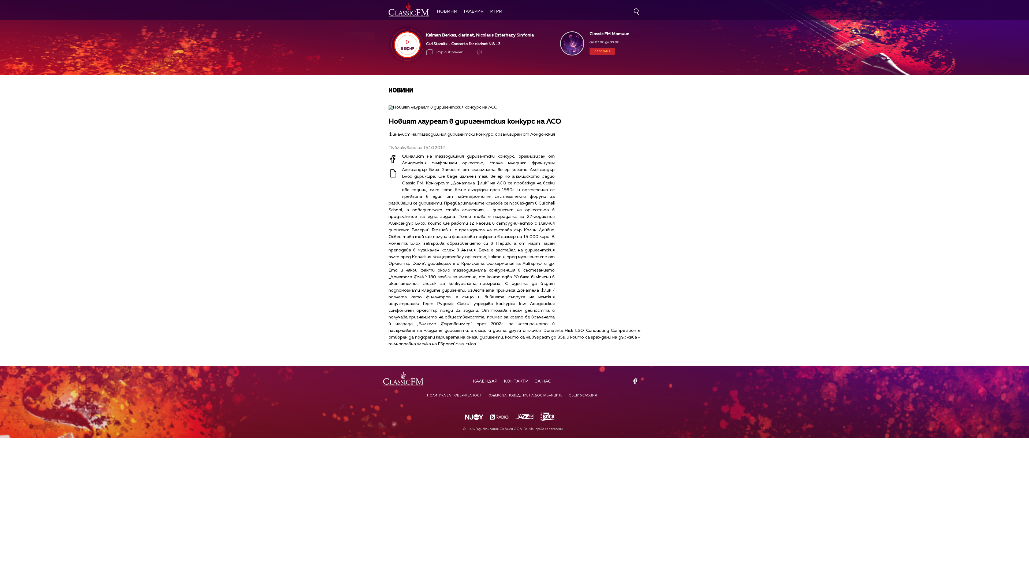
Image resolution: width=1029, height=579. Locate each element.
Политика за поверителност (454, 395)
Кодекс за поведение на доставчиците (525, 395)
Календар (485, 381)
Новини (447, 11)
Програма (602, 51)
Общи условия (583, 395)
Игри (496, 11)
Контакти (516, 381)
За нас (543, 381)
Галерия (474, 11)
